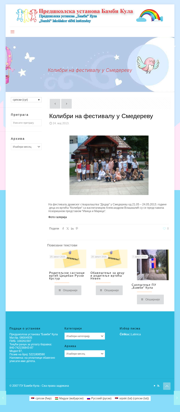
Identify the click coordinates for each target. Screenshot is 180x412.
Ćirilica (124, 334)
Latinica (136, 334)
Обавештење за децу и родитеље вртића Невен (108, 275)
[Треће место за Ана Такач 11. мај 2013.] (3, 398)
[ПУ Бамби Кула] (90, 15)
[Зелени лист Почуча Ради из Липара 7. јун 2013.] (177, 398)
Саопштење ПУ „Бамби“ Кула (144, 286)
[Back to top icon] (167, 386)
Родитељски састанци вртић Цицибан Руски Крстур (67, 275)
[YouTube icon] (154, 385)
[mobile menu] (12, 32)
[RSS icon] (158, 385)
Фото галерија (57, 217)
